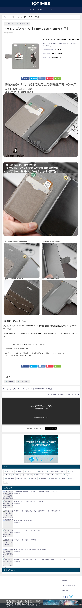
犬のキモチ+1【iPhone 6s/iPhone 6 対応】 (61, 394)
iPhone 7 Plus (10, 478)
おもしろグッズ (27, 475)
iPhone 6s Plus (22, 478)
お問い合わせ (66, 590)
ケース (71, 471)
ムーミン (71, 478)
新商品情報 (33, 478)
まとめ (67, 475)
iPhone (59, 475)
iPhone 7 (41, 471)
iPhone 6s (10, 23)
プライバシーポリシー (68, 585)
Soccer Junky (9, 471)
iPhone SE (50, 475)
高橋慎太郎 (54, 478)
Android (8, 475)
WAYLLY (20, 471)
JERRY (63, 478)
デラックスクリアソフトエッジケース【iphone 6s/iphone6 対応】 (28, 389)
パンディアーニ (23, 23)
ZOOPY (17, 475)
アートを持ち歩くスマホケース (57, 471)
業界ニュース (39, 475)
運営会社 (64, 580)
